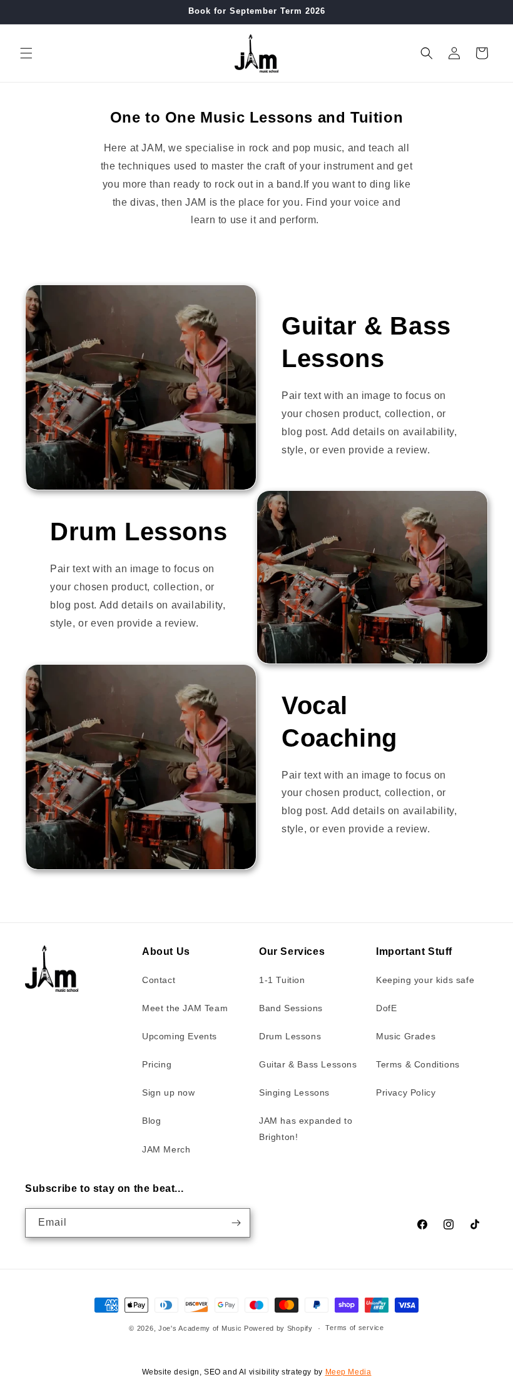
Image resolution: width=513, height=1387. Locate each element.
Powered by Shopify (278, 1328)
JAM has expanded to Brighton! (305, 1128)
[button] (26, 53)
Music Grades (405, 1036)
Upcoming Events (179, 1036)
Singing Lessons (294, 1092)
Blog (151, 1121)
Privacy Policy (405, 1092)
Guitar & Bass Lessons (308, 1064)
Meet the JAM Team (185, 1008)
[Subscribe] (236, 1223)
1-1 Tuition (282, 980)
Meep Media (348, 1372)
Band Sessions (291, 1008)
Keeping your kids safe (425, 980)
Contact (158, 980)
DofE (386, 1008)
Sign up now (168, 1092)
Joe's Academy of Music (201, 1328)
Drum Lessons (290, 1036)
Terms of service (354, 1327)
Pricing (156, 1064)
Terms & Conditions (418, 1064)
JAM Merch (166, 1149)
